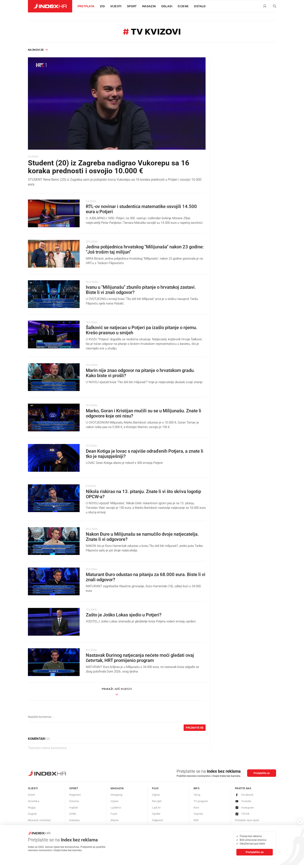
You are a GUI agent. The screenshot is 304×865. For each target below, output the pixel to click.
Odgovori (157, 820)
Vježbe (156, 813)
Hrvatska (33, 801)
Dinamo (74, 801)
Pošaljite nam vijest (247, 820)
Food (114, 813)
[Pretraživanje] (273, 6)
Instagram (247, 807)
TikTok (245, 813)
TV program (201, 801)
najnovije (36, 49)
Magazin (117, 788)
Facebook (247, 794)
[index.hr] (50, 6)
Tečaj (197, 794)
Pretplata (86, 6)
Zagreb (32, 813)
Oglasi (166, 6)
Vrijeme (198, 813)
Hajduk (73, 807)
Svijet (31, 794)
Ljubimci (116, 807)
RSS (196, 820)
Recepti (157, 801)
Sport (132, 6)
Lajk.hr (156, 807)
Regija (32, 807)
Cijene (183, 6)
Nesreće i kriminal (39, 820)
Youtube (246, 801)
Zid (102, 6)
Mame (114, 820)
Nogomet (75, 794)
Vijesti (116, 6)
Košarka (74, 820)
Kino (196, 807)
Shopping (116, 794)
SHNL (73, 813)
